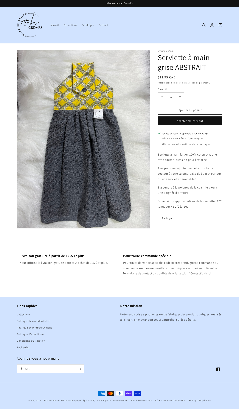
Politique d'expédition (30, 334)
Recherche (23, 347)
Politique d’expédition (200, 400)
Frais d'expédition (167, 82)
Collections (24, 314)
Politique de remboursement (34, 327)
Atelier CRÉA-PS (43, 400)
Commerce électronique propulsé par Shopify (74, 400)
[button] (204, 25)
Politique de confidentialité (33, 321)
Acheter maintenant (190, 121)
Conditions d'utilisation (31, 340)
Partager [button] (167, 218)
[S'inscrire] (80, 368)
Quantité (162, 89)
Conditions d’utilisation (173, 400)
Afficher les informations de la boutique (186, 144)
